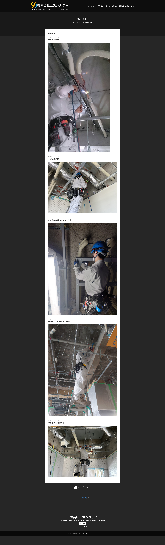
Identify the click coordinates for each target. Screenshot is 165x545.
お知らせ (108, 6)
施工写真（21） (77, 23)
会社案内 (101, 6)
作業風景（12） (88, 23)
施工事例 (114, 6)
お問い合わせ (129, 6)
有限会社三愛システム (53, 5)
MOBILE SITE (82, 524)
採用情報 (121, 6)
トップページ (92, 6)
